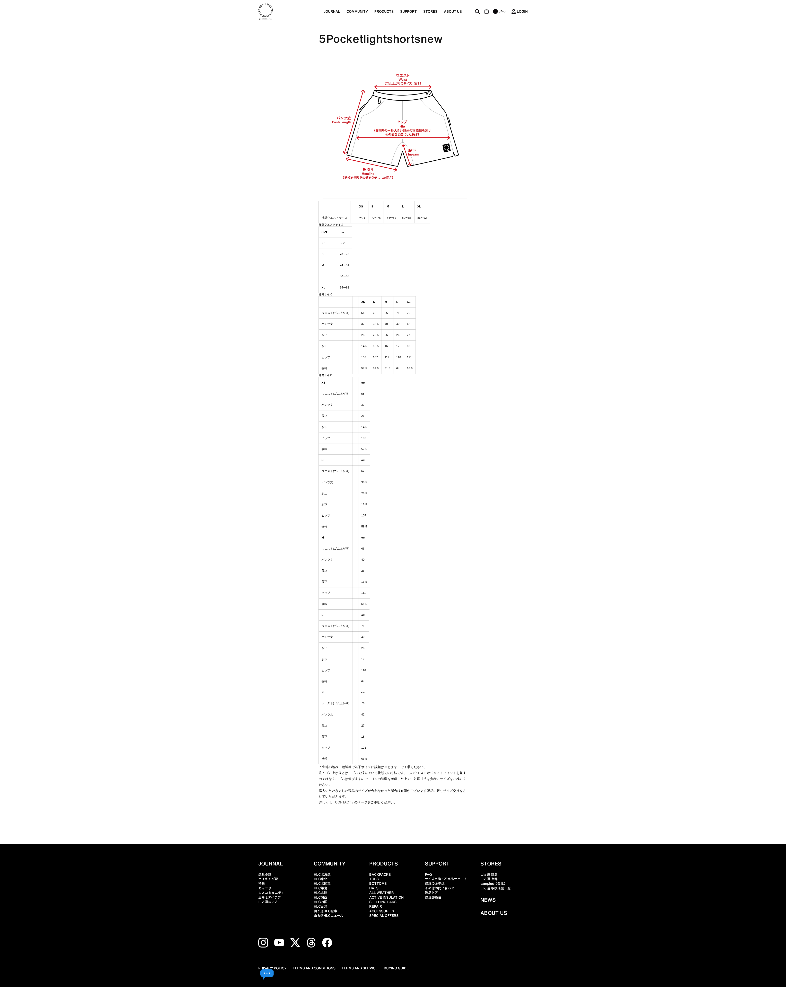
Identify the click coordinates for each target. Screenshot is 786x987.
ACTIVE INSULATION (386, 897)
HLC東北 (320, 879)
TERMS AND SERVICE (360, 968)
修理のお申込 (435, 883)
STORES (430, 11)
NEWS (488, 899)
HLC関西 (320, 897)
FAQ (428, 874)
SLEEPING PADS (382, 902)
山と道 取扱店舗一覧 (495, 888)
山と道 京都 (489, 879)
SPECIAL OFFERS (384, 915)
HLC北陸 (320, 892)
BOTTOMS (378, 883)
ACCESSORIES (381, 911)
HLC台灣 (320, 906)
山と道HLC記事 (325, 911)
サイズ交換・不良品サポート (446, 879)
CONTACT (343, 802)
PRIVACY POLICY (272, 968)
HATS (373, 888)
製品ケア (431, 892)
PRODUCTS (383, 863)
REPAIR (375, 906)
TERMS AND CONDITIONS (314, 968)
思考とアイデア (269, 897)
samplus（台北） (493, 883)
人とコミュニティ (271, 892)
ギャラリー (266, 888)
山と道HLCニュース (328, 915)
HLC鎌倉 (320, 888)
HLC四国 (320, 902)
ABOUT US (453, 11)
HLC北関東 (322, 883)
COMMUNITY (357, 11)
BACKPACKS (380, 874)
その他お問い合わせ (439, 888)
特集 (261, 883)
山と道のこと (268, 902)
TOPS (374, 879)
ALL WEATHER (381, 892)
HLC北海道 (322, 874)
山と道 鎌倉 (489, 874)
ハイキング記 (268, 879)
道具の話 (264, 874)
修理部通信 (433, 897)
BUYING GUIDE (396, 968)
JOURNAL (332, 11)
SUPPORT (408, 11)
